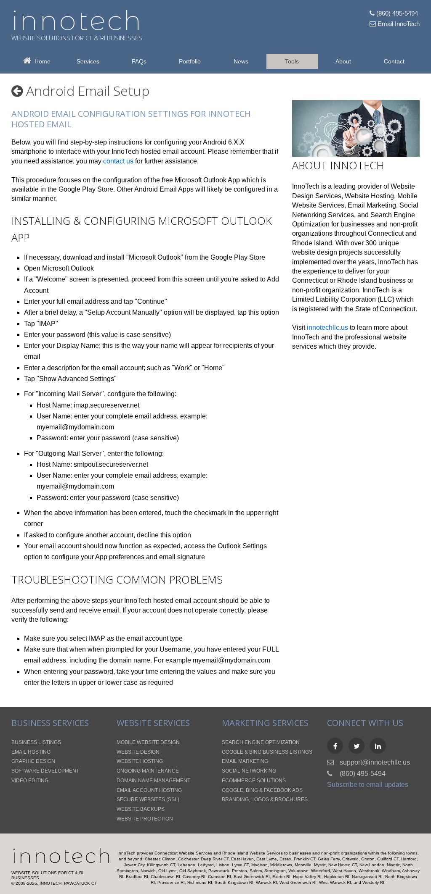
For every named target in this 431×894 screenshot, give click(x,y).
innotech (77, 20)
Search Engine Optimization (261, 742)
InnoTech (62, 856)
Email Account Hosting (149, 790)
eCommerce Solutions (254, 781)
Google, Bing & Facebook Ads (262, 790)
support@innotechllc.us (375, 762)
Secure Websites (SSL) (148, 799)
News (241, 61)
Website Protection (145, 819)
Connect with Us (365, 722)
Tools (292, 61)
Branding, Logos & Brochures (265, 799)
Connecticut (386, 233)
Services (88, 61)
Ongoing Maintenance (148, 771)
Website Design (138, 752)
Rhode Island (312, 243)
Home (41, 61)
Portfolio (190, 61)
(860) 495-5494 (396, 13)
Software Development (45, 771)
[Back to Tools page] (17, 91)
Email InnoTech (398, 23)
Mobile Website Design (148, 742)
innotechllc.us (327, 327)
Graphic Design (33, 761)
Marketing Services (265, 722)
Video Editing (29, 781)
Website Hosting (369, 196)
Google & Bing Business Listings (267, 752)
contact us (118, 161)
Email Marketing (372, 205)
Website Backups (141, 809)
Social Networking (249, 771)
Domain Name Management (153, 781)
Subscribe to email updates (367, 784)
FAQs (139, 61)
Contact (394, 61)
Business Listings (36, 742)
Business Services (50, 722)
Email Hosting (31, 752)
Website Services (153, 722)
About (343, 61)
